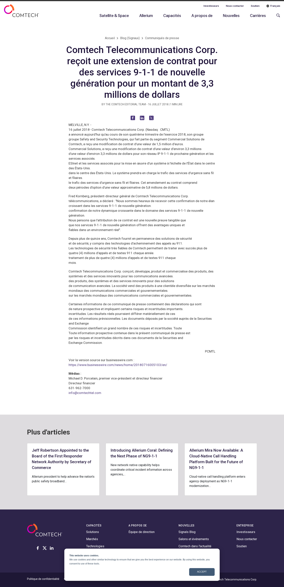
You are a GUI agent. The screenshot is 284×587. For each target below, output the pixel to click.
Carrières (258, 15)
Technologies (95, 546)
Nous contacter (235, 5)
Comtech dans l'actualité (195, 546)
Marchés (92, 539)
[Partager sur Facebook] (133, 118)
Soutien (255, 5)
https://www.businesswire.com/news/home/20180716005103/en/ (118, 365)
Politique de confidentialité (43, 578)
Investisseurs (211, 5)
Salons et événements (194, 539)
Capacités (172, 15)
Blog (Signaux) (130, 38)
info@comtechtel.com (85, 393)
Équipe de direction (141, 532)
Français (275, 5)
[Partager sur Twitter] (151, 118)
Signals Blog (187, 532)
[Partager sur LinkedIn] (142, 118)
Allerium (146, 15)
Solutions (92, 532)
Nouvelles (231, 15)
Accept (202, 571)
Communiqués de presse (162, 38)
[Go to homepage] (21, 13)
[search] (277, 17)
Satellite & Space (114, 15)
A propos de (202, 15)
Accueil (110, 38)
